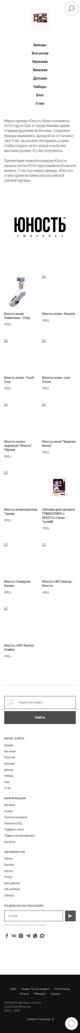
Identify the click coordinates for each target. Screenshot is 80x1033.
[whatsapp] (35, 935)
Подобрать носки (14, 829)
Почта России (62, 989)
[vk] (14, 935)
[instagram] (21, 935)
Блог (40, 95)
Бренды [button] (40, 45)
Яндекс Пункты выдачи (35, 989)
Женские (40, 70)
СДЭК (13, 989)
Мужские (40, 62)
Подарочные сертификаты (19, 835)
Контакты (9, 841)
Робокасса (40, 993)
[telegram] (28, 935)
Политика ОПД (13, 823)
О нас (40, 103)
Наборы (40, 87)
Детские (40, 78)
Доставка (9, 805)
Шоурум (55, 993)
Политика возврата (15, 817)
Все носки (40, 53)
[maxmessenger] (42, 935)
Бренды (8, 745)
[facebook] (7, 935)
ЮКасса (24, 993)
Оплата (8, 811)
